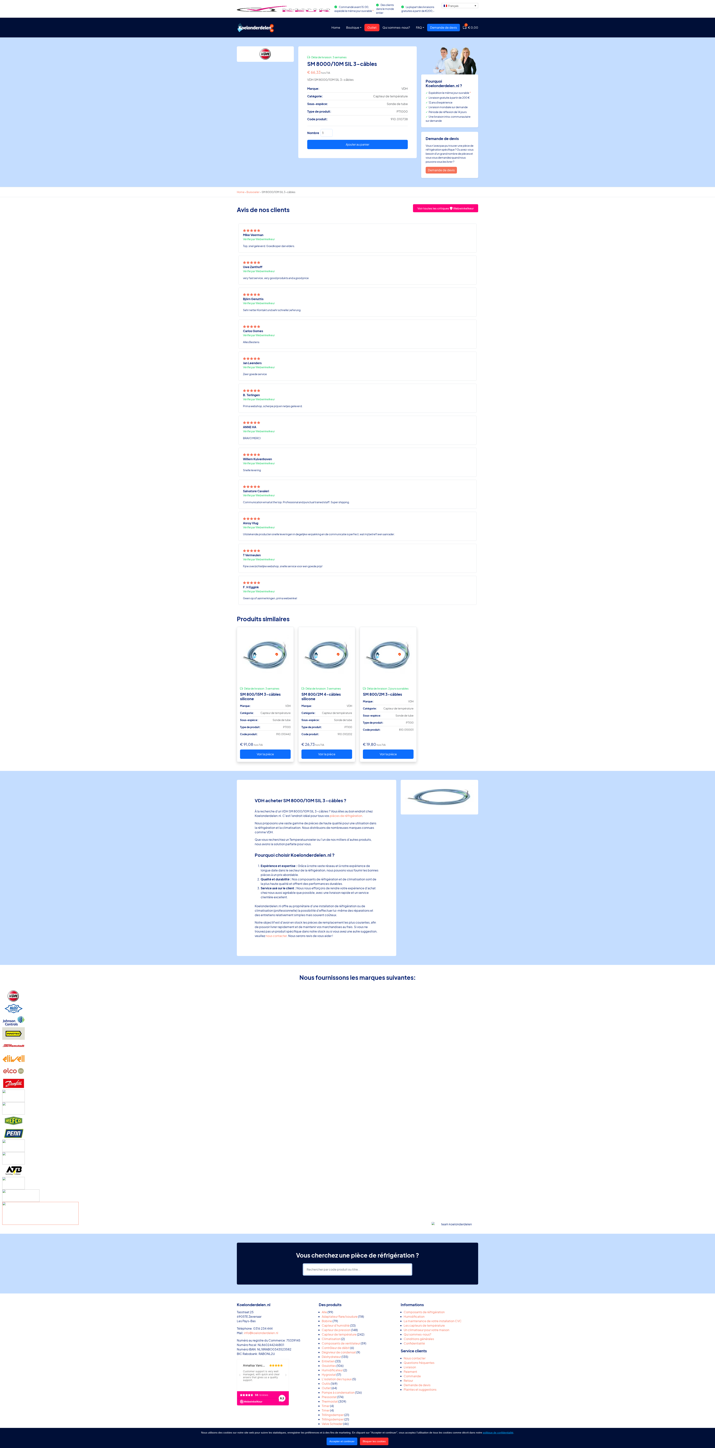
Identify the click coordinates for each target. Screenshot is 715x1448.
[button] (460, 5)
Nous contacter (414, 1358)
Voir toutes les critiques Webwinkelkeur (445, 208)
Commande (412, 1376)
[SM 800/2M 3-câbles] (388, 655)
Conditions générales (419, 1339)
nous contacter (276, 936)
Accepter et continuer (342, 1441)
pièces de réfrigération (346, 816)
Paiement (410, 1372)
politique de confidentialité (498, 1432)
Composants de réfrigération (424, 1312)
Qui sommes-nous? (396, 27)
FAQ (419, 27)
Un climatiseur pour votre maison (426, 1330)
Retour (408, 1380)
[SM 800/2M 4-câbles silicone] (326, 655)
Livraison (410, 1367)
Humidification (414, 1316)
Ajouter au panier (357, 144)
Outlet (371, 27)
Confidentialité (414, 1343)
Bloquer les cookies (374, 1441)
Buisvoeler (253, 192)
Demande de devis (443, 27)
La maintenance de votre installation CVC (433, 1321)
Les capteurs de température (424, 1325)
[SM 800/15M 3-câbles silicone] (265, 655)
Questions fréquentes (419, 1363)
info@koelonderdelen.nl (261, 1333)
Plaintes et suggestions (420, 1389)
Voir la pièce (265, 754)
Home (335, 27)
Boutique (352, 27)
